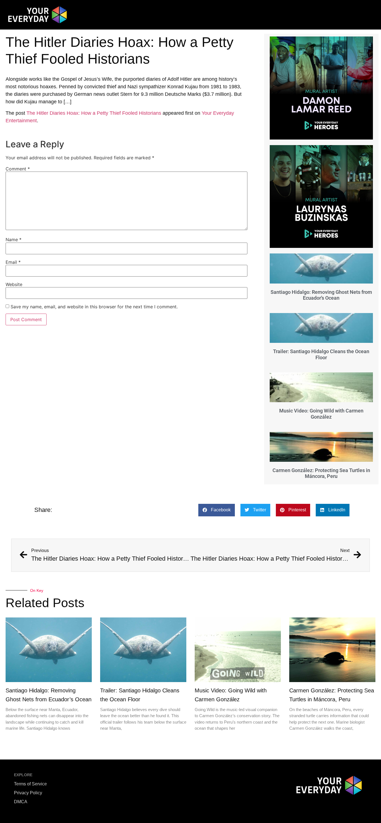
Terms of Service (30, 784)
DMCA (20, 801)
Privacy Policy (28, 792)
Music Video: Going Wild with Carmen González (321, 414)
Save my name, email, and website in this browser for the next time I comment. (94, 306)
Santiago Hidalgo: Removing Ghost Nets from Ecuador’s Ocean (321, 295)
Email (13, 262)
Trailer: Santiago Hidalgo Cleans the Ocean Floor (321, 354)
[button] (216, 510)
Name (13, 239)
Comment (18, 169)
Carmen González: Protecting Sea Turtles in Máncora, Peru (321, 473)
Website (14, 284)
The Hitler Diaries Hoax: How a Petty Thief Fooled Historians (93, 113)
